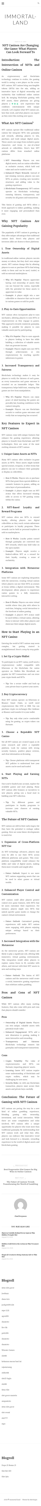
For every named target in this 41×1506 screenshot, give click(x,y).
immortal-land (20, 19)
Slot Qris (5, 1477)
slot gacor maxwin (9, 1395)
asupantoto (6, 1401)
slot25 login (6, 1378)
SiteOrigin (33, 1500)
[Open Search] (38, 3)
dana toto (6, 1299)
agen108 (5, 1316)
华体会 (15, 104)
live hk (4, 1327)
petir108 (5, 1333)
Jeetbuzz (5, 1293)
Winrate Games (8, 1350)
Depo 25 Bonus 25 (9, 1465)
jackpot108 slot (8, 1305)
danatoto (5, 1322)
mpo (3, 1424)
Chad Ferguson (21, 1216)
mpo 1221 (5, 1310)
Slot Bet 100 (6, 1471)
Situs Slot (5, 1390)
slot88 (4, 1356)
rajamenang (7, 1367)
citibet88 (5, 1373)
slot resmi (6, 1412)
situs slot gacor (8, 1288)
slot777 (5, 1418)
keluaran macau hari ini (11, 1361)
